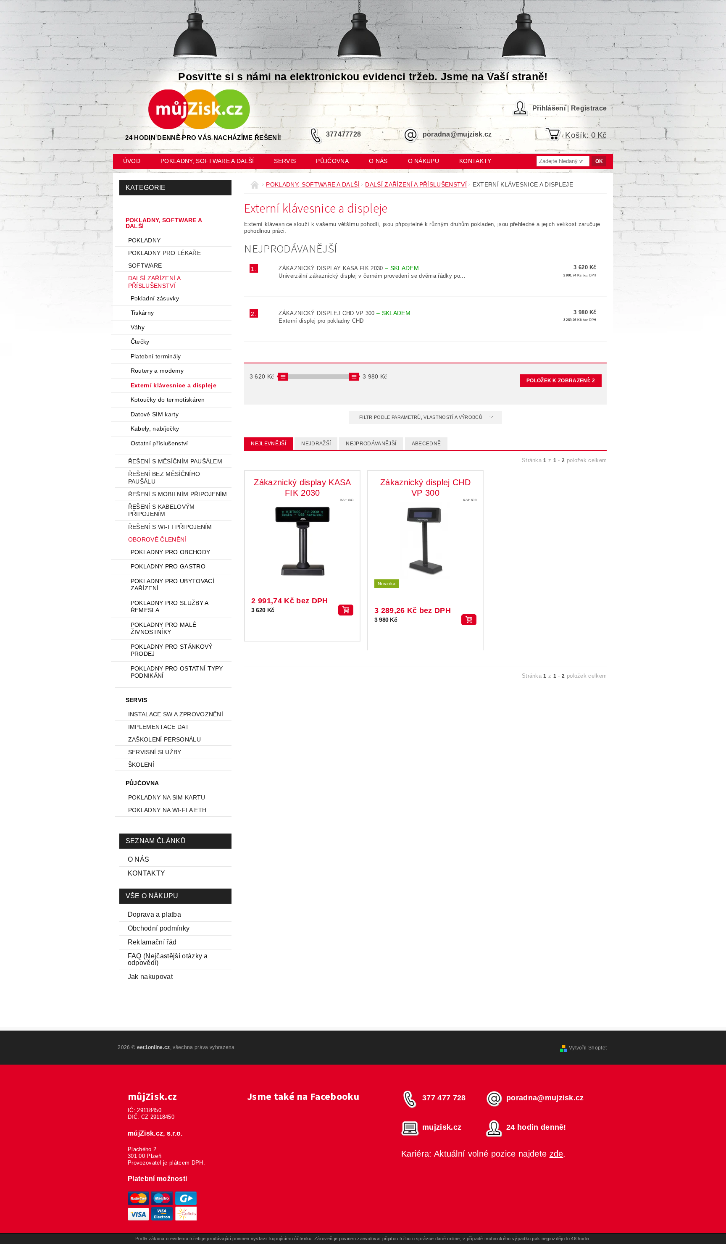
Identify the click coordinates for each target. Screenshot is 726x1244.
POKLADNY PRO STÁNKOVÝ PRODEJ (172, 650)
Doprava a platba (154, 914)
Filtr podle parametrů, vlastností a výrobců (421, 417)
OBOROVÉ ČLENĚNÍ (157, 539)
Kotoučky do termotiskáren (168, 399)
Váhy (138, 327)
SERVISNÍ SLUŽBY (155, 752)
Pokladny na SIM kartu (166, 797)
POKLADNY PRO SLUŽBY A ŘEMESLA (169, 607)
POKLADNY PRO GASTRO (168, 566)
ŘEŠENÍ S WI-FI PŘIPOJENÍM (170, 526)
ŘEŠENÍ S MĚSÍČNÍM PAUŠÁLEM (175, 461)
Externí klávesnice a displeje (173, 385)
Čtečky (140, 341)
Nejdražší (316, 444)
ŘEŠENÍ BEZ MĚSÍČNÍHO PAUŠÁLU (164, 478)
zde (556, 1153)
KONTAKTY (147, 873)
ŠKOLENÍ (141, 764)
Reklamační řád (152, 942)
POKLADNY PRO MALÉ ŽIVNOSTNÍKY (163, 628)
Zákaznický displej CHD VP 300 (344, 313)
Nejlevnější (268, 444)
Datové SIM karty (155, 414)
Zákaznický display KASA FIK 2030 (348, 268)
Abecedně (426, 444)
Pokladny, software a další (207, 161)
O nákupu (423, 161)
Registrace (589, 108)
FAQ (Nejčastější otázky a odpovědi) (168, 959)
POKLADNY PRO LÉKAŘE (164, 253)
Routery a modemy (157, 370)
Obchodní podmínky (158, 928)
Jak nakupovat (150, 976)
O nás (378, 161)
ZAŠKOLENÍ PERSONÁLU (164, 739)
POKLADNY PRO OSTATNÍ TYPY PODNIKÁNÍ (177, 672)
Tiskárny (142, 312)
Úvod (131, 161)
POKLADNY (144, 240)
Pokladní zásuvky (155, 298)
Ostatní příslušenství (159, 443)
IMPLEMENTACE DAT (158, 726)
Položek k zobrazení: (560, 381)
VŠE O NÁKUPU (152, 895)
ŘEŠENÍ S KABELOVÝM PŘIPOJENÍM (161, 510)
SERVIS (285, 161)
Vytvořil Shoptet (588, 1048)
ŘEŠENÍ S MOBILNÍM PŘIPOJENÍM (177, 494)
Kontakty (475, 161)
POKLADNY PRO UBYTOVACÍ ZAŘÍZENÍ (172, 585)
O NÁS (139, 859)
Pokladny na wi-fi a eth (167, 810)
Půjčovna (332, 161)
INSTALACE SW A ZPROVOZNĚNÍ (175, 714)
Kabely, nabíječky (155, 428)
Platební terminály (156, 356)
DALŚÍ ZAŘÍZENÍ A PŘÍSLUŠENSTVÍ (154, 282)
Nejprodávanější (371, 444)
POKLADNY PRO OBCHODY (170, 552)
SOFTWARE (145, 265)
